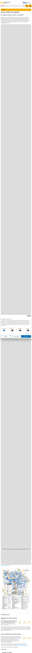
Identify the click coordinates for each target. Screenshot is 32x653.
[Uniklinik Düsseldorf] (5, 3)
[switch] (12, 330)
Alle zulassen (26, 336)
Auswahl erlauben (16, 336)
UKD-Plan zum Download (5, 565)
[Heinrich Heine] (24, 3)
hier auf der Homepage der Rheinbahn (20, 645)
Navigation (3, 9)
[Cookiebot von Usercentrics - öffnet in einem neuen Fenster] (27, 316)
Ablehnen (5, 336)
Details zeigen (27, 333)
